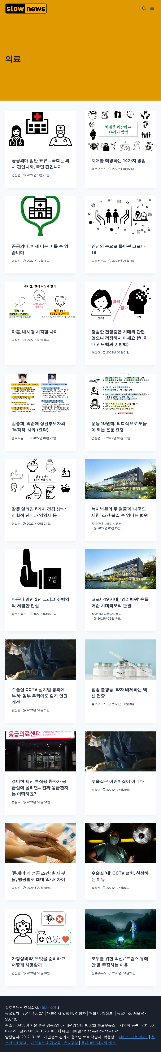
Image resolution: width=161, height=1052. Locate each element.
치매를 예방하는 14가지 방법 (118, 160)
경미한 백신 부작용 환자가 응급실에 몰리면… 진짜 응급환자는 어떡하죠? (40, 787)
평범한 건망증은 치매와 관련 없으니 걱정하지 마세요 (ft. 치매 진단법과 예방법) (119, 338)
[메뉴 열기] (152, 8)
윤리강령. (71, 1043)
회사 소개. (50, 1007)
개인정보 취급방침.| (47, 1043)
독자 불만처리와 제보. (99, 1043)
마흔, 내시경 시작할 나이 (35, 331)
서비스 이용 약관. (133, 1037)
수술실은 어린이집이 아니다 (117, 781)
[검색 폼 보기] (144, 8)
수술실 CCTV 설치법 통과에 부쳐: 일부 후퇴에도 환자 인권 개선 (40, 696)
